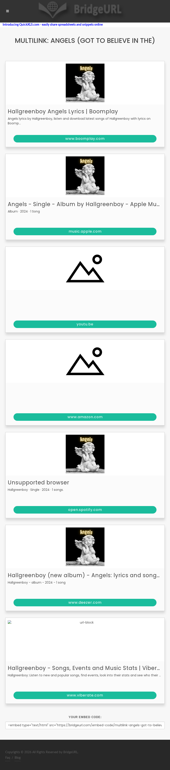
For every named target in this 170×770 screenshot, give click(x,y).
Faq (7, 757)
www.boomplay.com (85, 138)
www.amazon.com (85, 416)
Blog (18, 757)
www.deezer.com (85, 602)
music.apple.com (85, 231)
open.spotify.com (85, 509)
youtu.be (85, 324)
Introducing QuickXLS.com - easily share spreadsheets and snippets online (51, 24)
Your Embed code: (85, 717)
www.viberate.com (85, 695)
